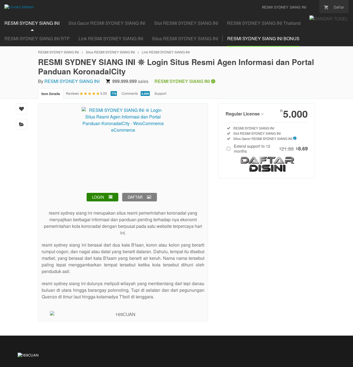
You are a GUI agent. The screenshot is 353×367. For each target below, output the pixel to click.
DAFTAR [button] (135, 197)
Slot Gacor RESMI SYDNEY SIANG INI (106, 23)
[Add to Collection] (21, 124)
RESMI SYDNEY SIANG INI (32, 23)
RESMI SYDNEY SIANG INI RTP (37, 38)
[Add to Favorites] (21, 108)
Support (160, 93)
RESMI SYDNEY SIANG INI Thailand (264, 23)
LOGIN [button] (98, 197)
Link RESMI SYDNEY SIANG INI (111, 38)
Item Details (50, 93)
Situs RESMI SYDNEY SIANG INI (185, 38)
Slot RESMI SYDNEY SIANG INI (186, 23)
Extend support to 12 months (271, 148)
